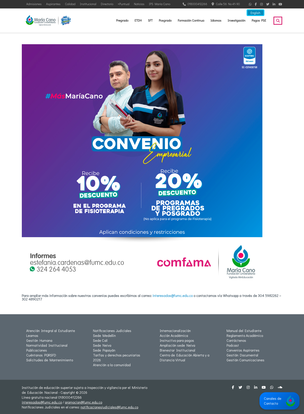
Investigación (236, 20)
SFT (150, 20)
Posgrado (165, 20)
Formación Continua (191, 20)
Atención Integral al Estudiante (50, 330)
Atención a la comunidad (112, 364)
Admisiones (34, 4)
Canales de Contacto (272, 401)
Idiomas (216, 20)
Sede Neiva (102, 345)
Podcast (233, 345)
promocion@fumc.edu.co (83, 402)
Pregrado (122, 20)
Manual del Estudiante (244, 330)
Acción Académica (174, 335)
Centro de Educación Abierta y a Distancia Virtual (184, 357)
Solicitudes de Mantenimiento (49, 360)
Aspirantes (53, 4)
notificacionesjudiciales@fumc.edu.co (109, 407)
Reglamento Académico (245, 335)
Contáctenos (236, 340)
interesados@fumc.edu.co (173, 295)
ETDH (138, 20)
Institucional (88, 4)
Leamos (32, 335)
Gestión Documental (242, 355)
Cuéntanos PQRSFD (41, 355)
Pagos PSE (259, 20)
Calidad (70, 4)
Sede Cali (100, 340)
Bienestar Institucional (177, 350)
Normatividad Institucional (46, 345)
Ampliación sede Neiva (177, 345)
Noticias (139, 4)
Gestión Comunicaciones (245, 360)
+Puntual (124, 4)
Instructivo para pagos (177, 340)
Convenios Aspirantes (243, 350)
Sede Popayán (104, 350)
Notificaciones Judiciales (112, 330)
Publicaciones (36, 350)
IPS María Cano (159, 4)
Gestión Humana (39, 340)
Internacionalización (175, 330)
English (255, 13)
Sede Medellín (104, 335)
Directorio (107, 4)
